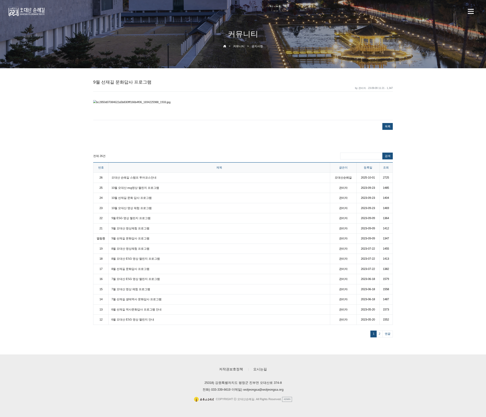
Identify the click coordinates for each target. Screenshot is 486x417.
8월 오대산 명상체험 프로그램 (130, 248)
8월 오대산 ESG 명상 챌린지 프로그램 (135, 258)
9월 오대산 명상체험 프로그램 (130, 228)
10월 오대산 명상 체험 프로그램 (131, 208)
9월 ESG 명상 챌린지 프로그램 (131, 218)
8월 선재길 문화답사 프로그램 (130, 268)
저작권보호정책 (231, 369)
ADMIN (287, 399)
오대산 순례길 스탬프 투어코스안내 (133, 177)
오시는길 (260, 369)
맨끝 (388, 333)
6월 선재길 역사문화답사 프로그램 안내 (136, 309)
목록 (388, 126)
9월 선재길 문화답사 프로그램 (130, 238)
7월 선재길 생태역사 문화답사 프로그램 (136, 299)
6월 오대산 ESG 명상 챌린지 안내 (132, 319)
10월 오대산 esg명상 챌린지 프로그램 (135, 187)
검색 (388, 156)
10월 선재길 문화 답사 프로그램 (131, 197)
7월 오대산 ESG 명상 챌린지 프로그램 (135, 279)
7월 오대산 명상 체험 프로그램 (130, 289)
